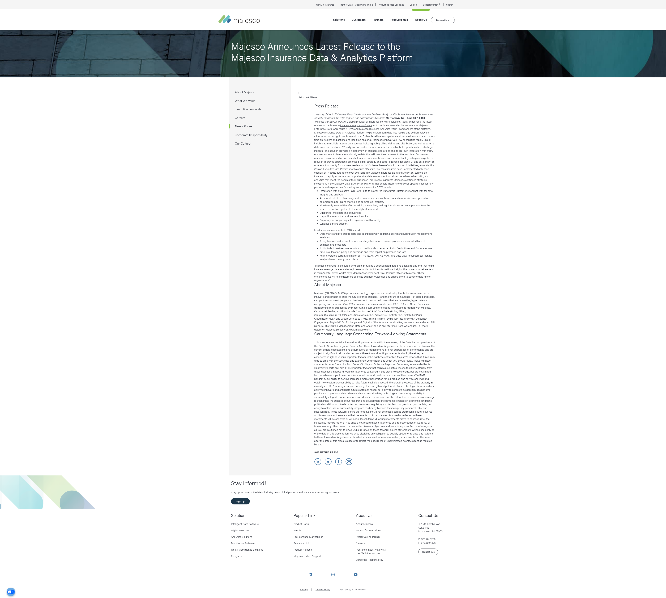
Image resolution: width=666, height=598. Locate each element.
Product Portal (301, 524)
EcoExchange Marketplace (308, 536)
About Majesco (364, 524)
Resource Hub (399, 20)
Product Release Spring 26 (391, 4)
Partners (378, 20)
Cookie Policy (323, 589)
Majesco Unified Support (307, 556)
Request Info (442, 20)
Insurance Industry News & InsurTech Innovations (371, 551)
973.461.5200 (428, 539)
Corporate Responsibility (369, 559)
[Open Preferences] (11, 592)
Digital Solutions (240, 530)
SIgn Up (240, 501)
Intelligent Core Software (245, 524)
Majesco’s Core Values (368, 530)
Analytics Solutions (241, 536)
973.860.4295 (428, 542)
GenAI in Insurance (325, 4)
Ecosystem (237, 556)
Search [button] (450, 4)
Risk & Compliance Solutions (247, 549)
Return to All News (307, 97)
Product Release (302, 549)
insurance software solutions (384, 121)
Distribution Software (243, 543)
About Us (421, 20)
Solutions (339, 20)
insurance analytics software (356, 125)
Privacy (304, 589)
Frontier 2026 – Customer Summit (356, 4)
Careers (413, 4)
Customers (359, 20)
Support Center (430, 4)
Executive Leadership (368, 536)
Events (297, 530)
